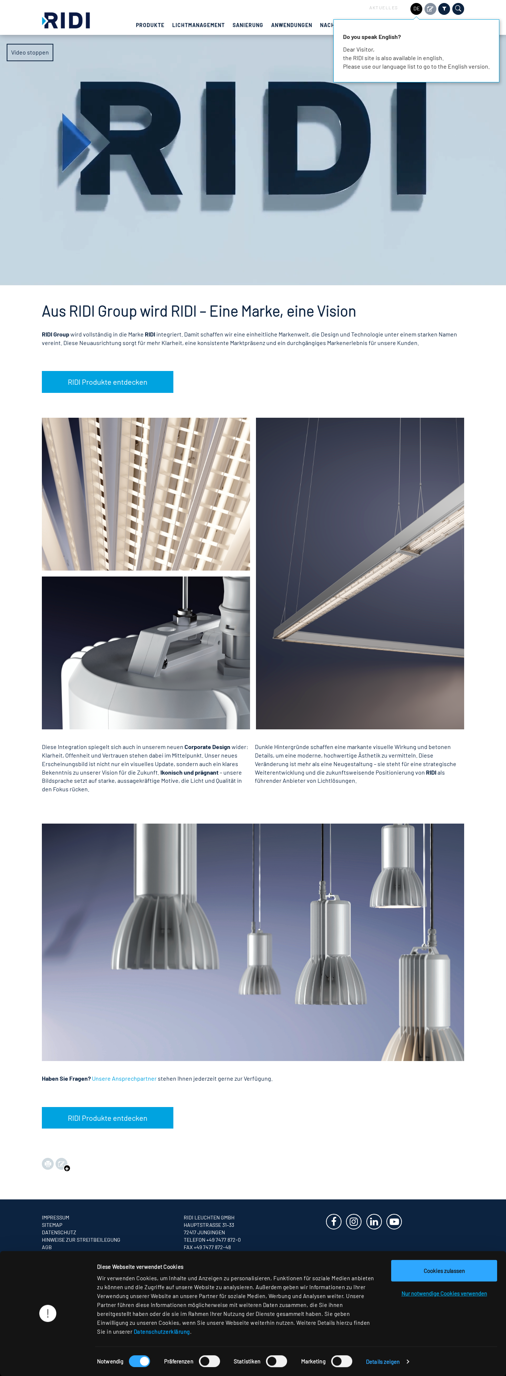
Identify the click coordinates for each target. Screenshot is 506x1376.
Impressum (55, 1217)
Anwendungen (291, 25)
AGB (47, 1247)
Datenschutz (59, 1232)
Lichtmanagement (198, 25)
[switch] (209, 1361)
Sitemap (52, 1225)
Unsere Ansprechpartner (124, 1078)
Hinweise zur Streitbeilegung (81, 1240)
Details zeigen (383, 1361)
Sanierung (248, 25)
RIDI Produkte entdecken (107, 381)
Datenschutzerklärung (162, 1331)
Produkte (150, 25)
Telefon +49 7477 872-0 (212, 1240)
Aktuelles (383, 7)
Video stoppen (30, 52)
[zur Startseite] (66, 19)
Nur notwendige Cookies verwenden (444, 1293)
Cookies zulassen (444, 1270)
